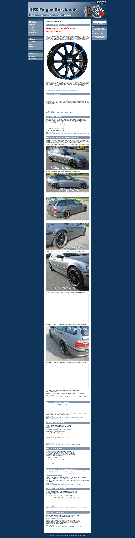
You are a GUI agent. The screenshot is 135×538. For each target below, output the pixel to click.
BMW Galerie (71, 473)
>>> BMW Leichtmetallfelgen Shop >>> (54, 457)
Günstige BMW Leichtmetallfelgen (57, 402)
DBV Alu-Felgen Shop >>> (51, 391)
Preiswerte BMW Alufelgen (55, 422)
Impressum (31, 47)
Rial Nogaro (78, 484)
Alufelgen (53, 90)
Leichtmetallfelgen (49, 418)
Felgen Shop (68, 97)
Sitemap (83, 535)
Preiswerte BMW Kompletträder (56, 489)
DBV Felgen (52, 397)
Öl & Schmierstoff (33, 32)
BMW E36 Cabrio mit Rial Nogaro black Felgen (61, 469)
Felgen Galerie (32, 24)
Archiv (53, 88)
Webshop (75, 90)
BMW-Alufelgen (76, 133)
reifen (68, 90)
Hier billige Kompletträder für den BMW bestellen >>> (57, 518)
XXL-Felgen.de (32, 56)
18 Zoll (49, 90)
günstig (61, 112)
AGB (30, 42)
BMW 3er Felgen (66, 396)
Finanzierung (67, 15)
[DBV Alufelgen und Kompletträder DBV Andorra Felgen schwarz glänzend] (99, 37)
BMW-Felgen (53, 112)
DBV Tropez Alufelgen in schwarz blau (58, 25)
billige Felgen (67, 133)
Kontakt (59, 15)
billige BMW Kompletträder (56, 526)
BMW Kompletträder (55, 507)
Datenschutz (31, 46)
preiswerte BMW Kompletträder (80, 507)
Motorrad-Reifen (32, 30)
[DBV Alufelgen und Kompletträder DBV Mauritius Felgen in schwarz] (99, 34)
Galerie (51, 15)
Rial (69, 484)
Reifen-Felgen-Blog (33, 53)
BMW (59, 90)
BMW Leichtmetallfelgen (64, 417)
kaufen (66, 465)
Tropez (71, 90)
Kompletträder (62, 397)
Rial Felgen (72, 484)
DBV (62, 90)
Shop (42, 15)
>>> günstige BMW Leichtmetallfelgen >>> (55, 411)
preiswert (64, 444)
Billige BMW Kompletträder (55, 512)
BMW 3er (60, 396)
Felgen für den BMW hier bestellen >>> (57, 128)
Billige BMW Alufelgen (53, 117)
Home (51, 21)
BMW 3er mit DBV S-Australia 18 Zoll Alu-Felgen (62, 137)
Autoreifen (31, 29)
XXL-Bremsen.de (32, 58)
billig (54, 133)
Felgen (64, 90)
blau (57, 90)
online (55, 418)
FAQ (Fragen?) (32, 41)
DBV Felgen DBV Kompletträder (33, 22)
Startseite (33, 15)
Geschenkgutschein (33, 34)
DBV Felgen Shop (62, 535)
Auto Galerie (31, 25)
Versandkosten (32, 39)
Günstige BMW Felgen (53, 94)
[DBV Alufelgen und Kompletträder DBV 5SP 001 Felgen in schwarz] (99, 31)
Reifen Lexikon (32, 55)
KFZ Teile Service (54, 535)
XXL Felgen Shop (70, 535)
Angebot (54, 417)
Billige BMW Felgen (59, 133)
